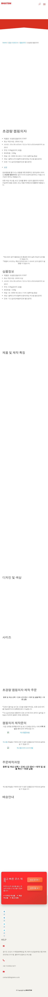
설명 (5, 167)
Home (4, 43)
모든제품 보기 (35, 888)
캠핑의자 (23, 43)
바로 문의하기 (35, 880)
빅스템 (5, 742)
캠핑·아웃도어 (13, 43)
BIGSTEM (29, 990)
